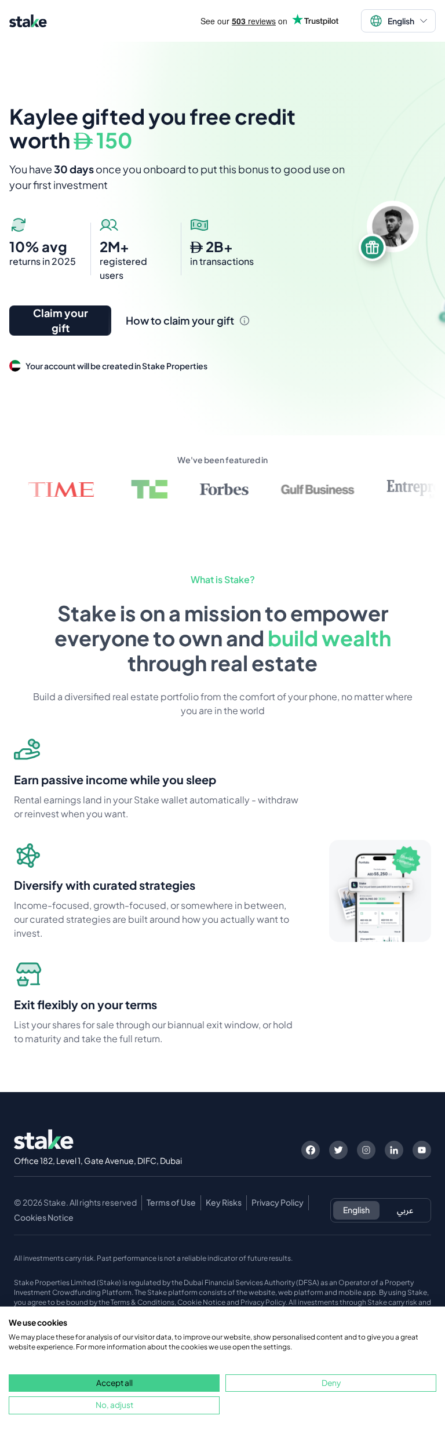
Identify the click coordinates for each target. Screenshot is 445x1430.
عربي (405, 1210)
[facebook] (310, 1150)
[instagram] (366, 1150)
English (356, 1210)
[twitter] (338, 1150)
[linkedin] (394, 1150)
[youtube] (422, 1150)
